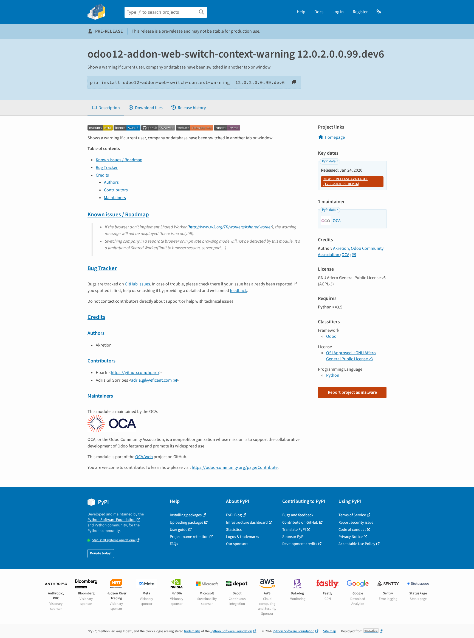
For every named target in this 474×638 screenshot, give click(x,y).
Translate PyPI (294, 529)
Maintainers (115, 198)
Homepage (335, 137)
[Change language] (379, 12)
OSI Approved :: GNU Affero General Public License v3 (351, 356)
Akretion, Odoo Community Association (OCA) (350, 251)
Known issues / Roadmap (119, 160)
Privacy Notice (350, 537)
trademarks (192, 631)
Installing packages (186, 515)
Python (332, 375)
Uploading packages (186, 522)
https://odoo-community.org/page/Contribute (235, 467)
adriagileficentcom (151, 380)
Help (301, 12)
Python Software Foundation (112, 520)
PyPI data (328, 161)
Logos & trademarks (242, 537)
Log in (338, 12)
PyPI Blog (234, 515)
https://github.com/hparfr (135, 373)
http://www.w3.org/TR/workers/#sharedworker (230, 227)
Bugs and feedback (297, 515)
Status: (114, 540)
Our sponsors (237, 544)
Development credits (299, 544)
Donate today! (101, 553)
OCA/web (144, 457)
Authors (111, 182)
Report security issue (355, 522)
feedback (238, 291)
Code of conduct (352, 529)
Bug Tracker (107, 168)
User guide (178, 529)
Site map (329, 631)
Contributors (116, 190)
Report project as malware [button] (352, 392)
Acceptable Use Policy (356, 544)
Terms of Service (352, 515)
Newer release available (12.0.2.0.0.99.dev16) (345, 181)
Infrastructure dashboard (247, 522)
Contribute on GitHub (300, 522)
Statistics (234, 529)
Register (360, 12)
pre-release (172, 31)
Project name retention (189, 537)
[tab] (106, 107)
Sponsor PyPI (293, 537)
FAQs (174, 544)
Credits (102, 175)
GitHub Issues (137, 284)
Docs (318, 12)
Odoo (331, 336)
